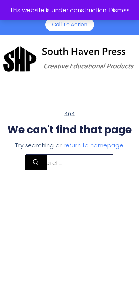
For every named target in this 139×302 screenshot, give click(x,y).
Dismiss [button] (119, 10)
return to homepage (93, 145)
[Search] (36, 162)
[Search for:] (69, 162)
